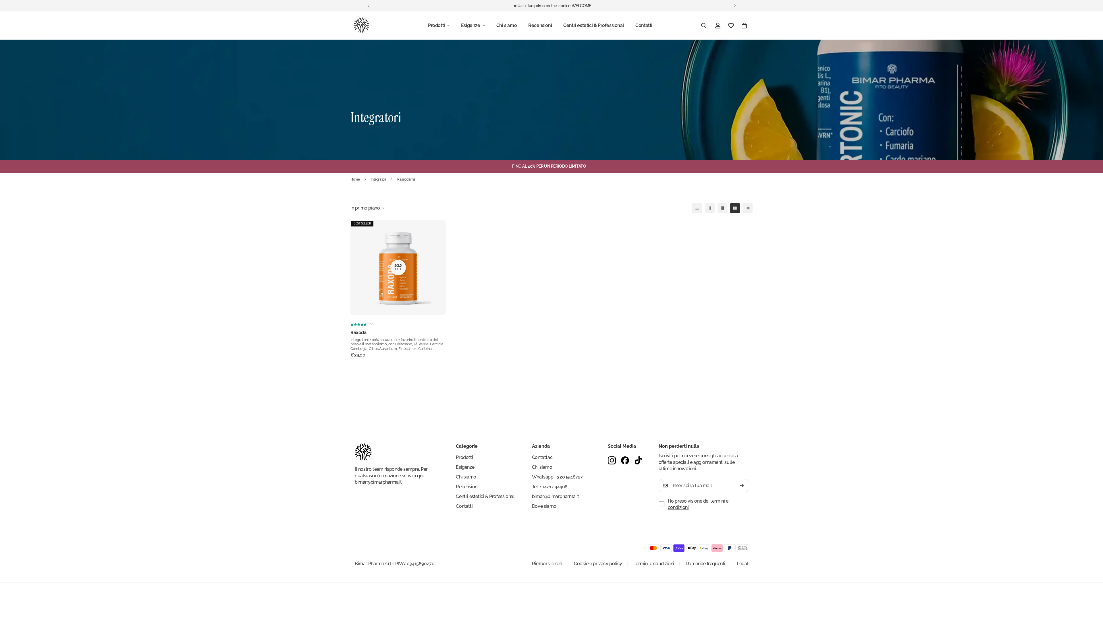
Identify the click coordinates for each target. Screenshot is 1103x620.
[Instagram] (612, 460)
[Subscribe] (742, 485)
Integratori (378, 179)
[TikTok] (638, 460)
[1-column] (697, 208)
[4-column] (735, 208)
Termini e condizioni (654, 563)
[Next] (734, 5)
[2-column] (710, 208)
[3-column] (722, 208)
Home (355, 179)
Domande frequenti (705, 563)
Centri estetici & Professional (593, 25)
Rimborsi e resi (547, 563)
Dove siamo (544, 506)
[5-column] (748, 208)
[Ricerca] (703, 25)
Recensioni (540, 25)
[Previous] (368, 5)
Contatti (643, 25)
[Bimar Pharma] (361, 25)
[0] (744, 25)
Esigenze (470, 25)
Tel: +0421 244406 (550, 486)
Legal (742, 563)
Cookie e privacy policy (598, 563)
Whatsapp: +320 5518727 (557, 477)
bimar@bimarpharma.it (378, 482)
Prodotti (436, 25)
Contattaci (543, 457)
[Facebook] (625, 460)
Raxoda (358, 332)
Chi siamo (506, 25)
